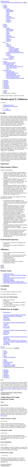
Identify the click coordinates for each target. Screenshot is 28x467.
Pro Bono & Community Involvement (14, 52)
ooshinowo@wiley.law (12, 106)
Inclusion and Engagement (9, 62)
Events (7, 19)
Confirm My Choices (5, 465)
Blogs (7, 15)
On (3, 455)
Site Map (5, 361)
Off (6, 455)
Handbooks (9, 20)
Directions (11, 57)
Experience (5, 164)
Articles (8, 14)
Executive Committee (14, 48)
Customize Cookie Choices (6, 392)
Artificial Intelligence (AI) (12, 73)
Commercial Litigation (8, 273)
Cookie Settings (4, 2)
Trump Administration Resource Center (15, 78)
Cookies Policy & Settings (9, 364)
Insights (5, 7)
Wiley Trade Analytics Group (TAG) (14, 66)
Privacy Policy (6, 363)
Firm (4, 42)
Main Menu (17, 2)
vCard (7, 108)
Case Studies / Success (11, 67)
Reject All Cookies (17, 392)
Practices (5, 6)
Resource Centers (7, 70)
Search (21, 2)
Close (2, 402)
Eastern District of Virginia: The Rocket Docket (14, 277)
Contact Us (8, 55)
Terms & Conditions (8, 362)
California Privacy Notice (9, 366)
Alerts (7, 12)
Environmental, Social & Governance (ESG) (13, 281)
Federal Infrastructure (11, 74)
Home (4, 359)
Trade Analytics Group (8, 64)
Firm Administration (13, 50)
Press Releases (9, 11)
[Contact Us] (6, 88)
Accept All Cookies (5, 394)
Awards (8, 53)
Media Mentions (10, 10)
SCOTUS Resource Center (12, 76)
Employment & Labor (8, 279)
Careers (5, 61)
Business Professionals (14, 51)
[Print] (2, 266)
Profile (3, 113)
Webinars (8, 21)
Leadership (8, 46)
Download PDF (7, 110)
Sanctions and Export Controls (13, 75)
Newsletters (9, 16)
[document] (14, 431)
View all (2, 346)
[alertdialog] (14, 431)
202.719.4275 (10, 105)
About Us (8, 44)
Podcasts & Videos (10, 18)
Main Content (11, 2)
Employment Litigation (8, 280)
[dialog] (14, 388)
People (5, 5)
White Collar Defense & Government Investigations (15, 282)
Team (7, 69)
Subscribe (5, 59)
